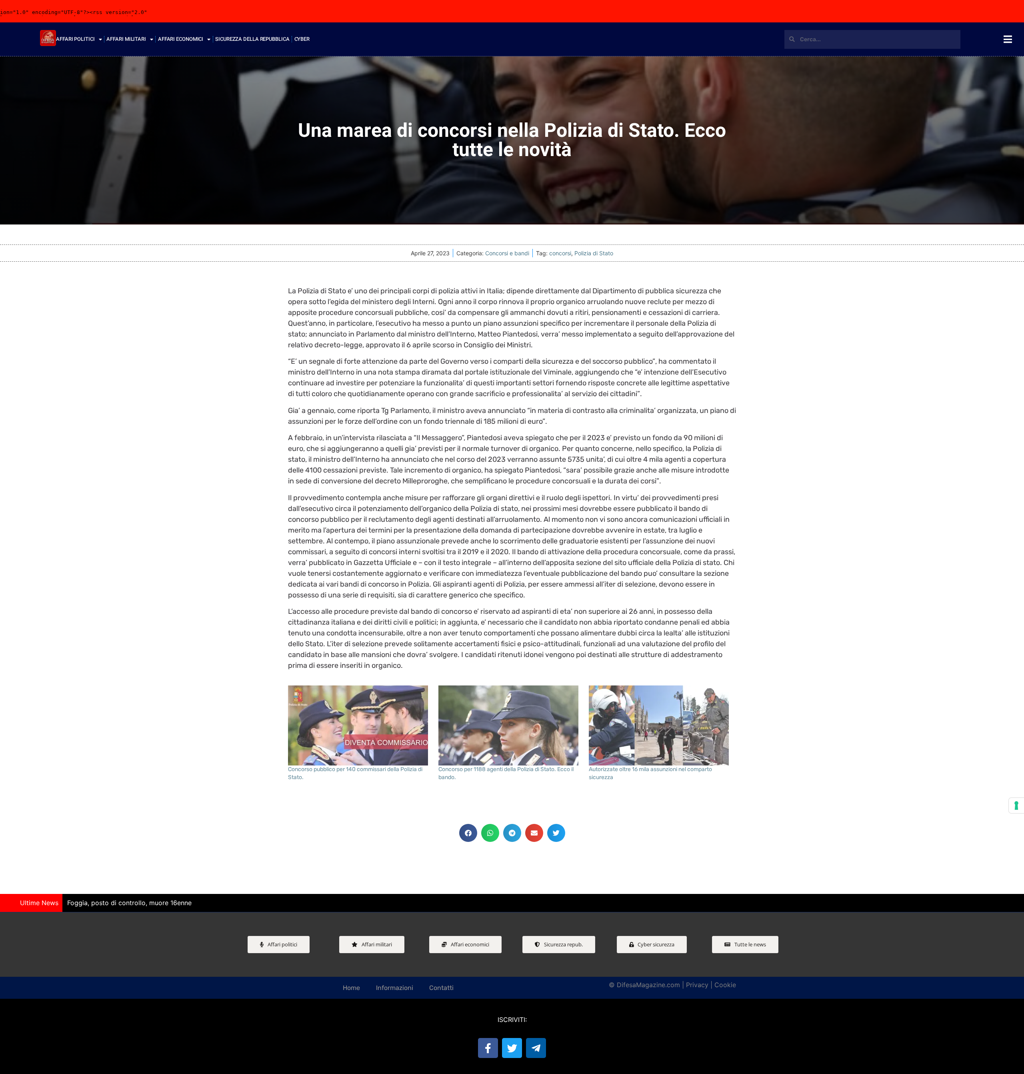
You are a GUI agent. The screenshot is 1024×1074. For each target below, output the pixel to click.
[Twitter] (512, 1048)
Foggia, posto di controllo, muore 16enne (129, 903)
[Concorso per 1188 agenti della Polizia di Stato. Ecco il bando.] (509, 725)
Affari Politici (75, 39)
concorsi (560, 253)
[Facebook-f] (488, 1048)
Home (351, 988)
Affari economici (180, 39)
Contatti (441, 988)
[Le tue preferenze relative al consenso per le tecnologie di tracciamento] (1016, 805)
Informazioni (394, 988)
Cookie (725, 985)
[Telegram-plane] (536, 1048)
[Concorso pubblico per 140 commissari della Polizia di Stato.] (359, 725)
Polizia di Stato (593, 253)
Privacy (697, 985)
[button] (468, 833)
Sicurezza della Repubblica (252, 39)
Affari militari (126, 39)
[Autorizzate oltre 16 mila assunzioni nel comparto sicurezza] (660, 725)
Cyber (302, 39)
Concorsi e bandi (507, 253)
